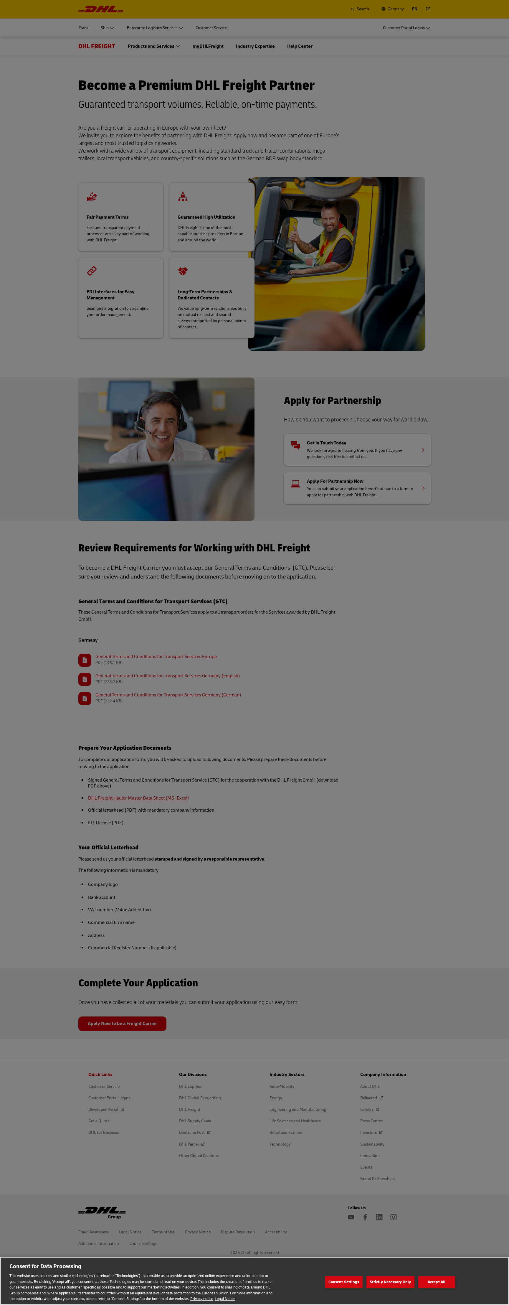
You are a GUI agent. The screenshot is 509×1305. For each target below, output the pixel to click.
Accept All (436, 1282)
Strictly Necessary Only (390, 1282)
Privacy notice (201, 1298)
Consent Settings (343, 1282)
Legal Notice (225, 1298)
